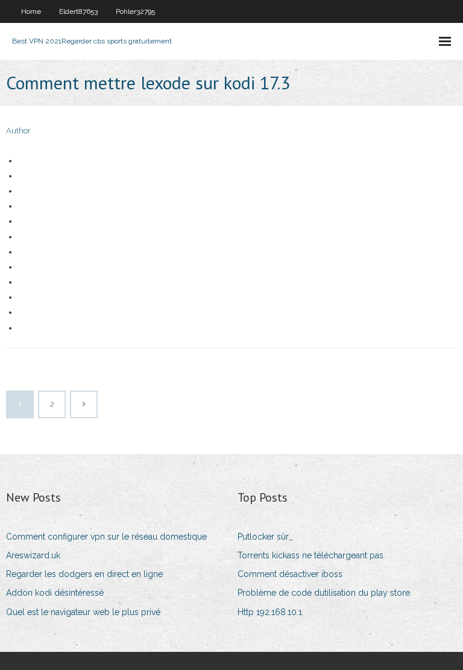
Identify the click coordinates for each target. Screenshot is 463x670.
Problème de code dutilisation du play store (324, 593)
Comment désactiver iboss (290, 574)
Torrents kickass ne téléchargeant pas (310, 555)
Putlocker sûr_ (265, 536)
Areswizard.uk (33, 555)
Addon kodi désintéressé (55, 593)
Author (18, 130)
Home (31, 11)
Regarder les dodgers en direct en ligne (84, 574)
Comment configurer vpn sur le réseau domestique (106, 536)
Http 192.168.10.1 (270, 612)
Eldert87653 (78, 11)
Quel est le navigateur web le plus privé (83, 612)
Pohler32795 (135, 11)
